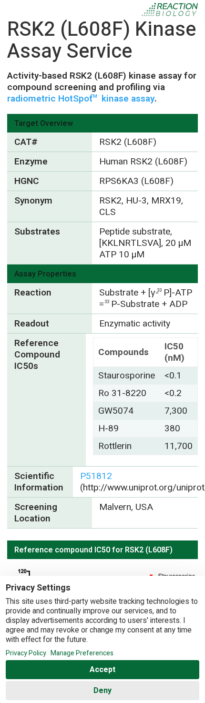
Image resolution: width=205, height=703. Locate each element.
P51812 (96, 476)
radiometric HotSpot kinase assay (80, 98)
